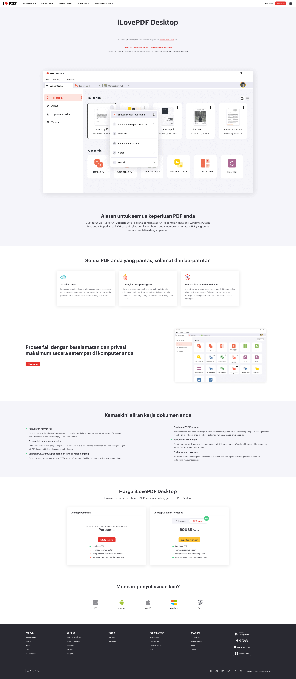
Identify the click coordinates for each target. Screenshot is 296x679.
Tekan (193, 650)
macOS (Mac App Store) (161, 47)
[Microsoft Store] (242, 653)
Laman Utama (31, 637)
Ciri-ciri (28, 641)
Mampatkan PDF (65, 3)
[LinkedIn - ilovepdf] (222, 671)
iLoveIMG (70, 654)
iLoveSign (70, 645)
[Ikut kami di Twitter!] (210, 671)
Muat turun (33, 364)
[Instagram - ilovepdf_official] (229, 671)
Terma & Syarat (156, 645)
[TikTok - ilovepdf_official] (235, 671)
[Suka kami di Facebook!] (216, 671)
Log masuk (269, 3)
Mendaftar (280, 3)
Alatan (28, 650)
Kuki (151, 650)
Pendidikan (112, 641)
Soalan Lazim (31, 654)
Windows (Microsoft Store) (136, 47)
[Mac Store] (242, 647)
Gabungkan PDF (29, 3)
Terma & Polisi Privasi (167, 39)
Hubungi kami (196, 641)
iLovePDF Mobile (73, 641)
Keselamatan (155, 637)
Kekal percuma (106, 540)
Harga (28, 645)
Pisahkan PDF (47, 3)
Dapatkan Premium (189, 540)
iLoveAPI (70, 650)
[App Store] (242, 640)
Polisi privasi (154, 641)
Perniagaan (112, 637)
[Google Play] (242, 634)
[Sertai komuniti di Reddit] (241, 671)
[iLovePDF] (10, 3)
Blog (193, 645)
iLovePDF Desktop (74, 637)
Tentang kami (196, 637)
